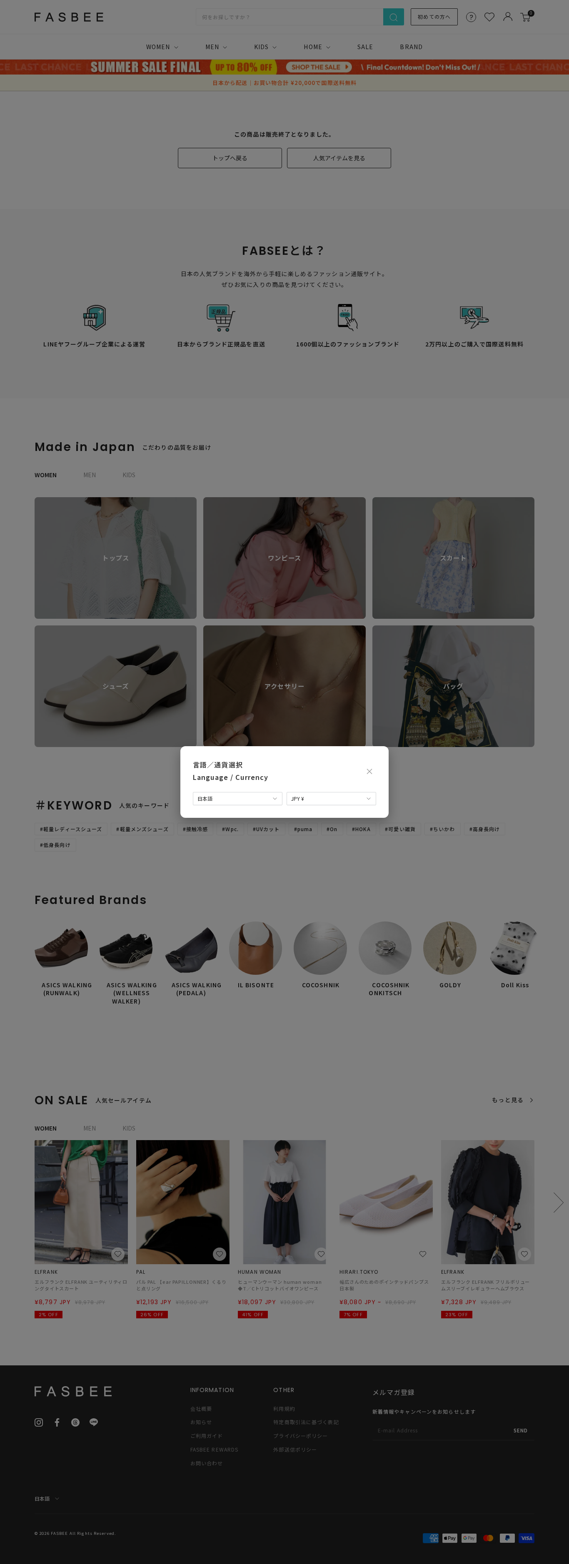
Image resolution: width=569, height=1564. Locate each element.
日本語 (204, 798)
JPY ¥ (297, 798)
